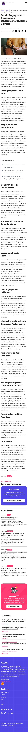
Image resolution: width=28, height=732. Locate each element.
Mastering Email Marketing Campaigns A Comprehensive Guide (14, 553)
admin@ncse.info (6, 681)
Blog (7, 10)
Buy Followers (5, 692)
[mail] (13, 714)
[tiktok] (9, 714)
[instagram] (2, 714)
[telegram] (6, 714)
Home (2, 10)
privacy (3, 702)
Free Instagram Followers (14, 501)
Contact (3, 697)
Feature (3, 694)
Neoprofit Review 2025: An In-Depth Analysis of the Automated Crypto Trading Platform (12, 535)
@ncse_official (12, 725)
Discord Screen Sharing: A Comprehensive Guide (9, 518)
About (2, 704)
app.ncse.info (19, 723)
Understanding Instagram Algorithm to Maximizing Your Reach (13, 569)
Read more (5, 624)
